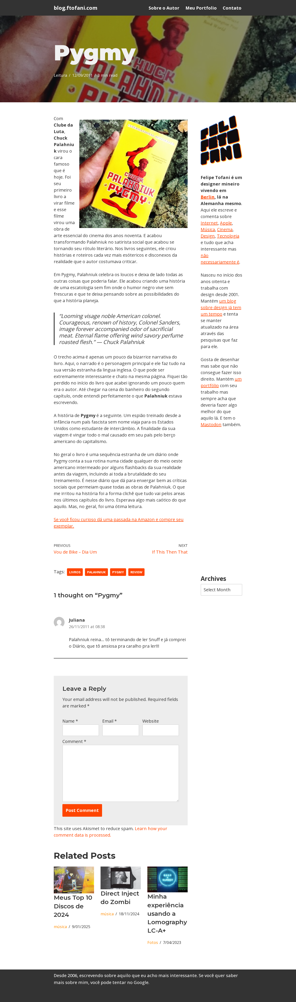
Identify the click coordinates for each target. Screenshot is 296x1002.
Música (208, 229)
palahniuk (96, 572)
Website (150, 721)
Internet (209, 223)
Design (208, 236)
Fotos (152, 942)
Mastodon (211, 424)
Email (109, 721)
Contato (232, 8)
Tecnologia (228, 236)
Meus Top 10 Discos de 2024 (73, 906)
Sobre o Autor (164, 8)
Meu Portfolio (201, 8)
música (60, 926)
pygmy (118, 572)
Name (70, 721)
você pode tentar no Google (119, 982)
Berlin (208, 197)
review (136, 572)
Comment (74, 741)
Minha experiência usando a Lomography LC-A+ (167, 913)
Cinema (225, 229)
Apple (226, 223)
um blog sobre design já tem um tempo (221, 307)
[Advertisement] (221, 502)
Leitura (60, 75)
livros (75, 572)
